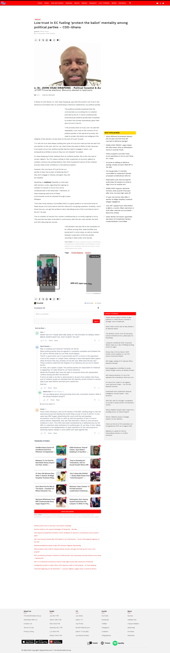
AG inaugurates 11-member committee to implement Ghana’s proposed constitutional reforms (118, 173)
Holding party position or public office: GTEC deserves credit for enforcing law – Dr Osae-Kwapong (65, 565)
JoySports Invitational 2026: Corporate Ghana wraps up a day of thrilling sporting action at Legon (120, 346)
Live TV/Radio (104, 3)
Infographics (106, 635)
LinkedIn (105, 631)
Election (88, 253)
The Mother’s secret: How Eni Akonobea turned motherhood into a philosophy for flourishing (119, 337)
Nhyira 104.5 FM (56, 635)
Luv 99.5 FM (54, 631)
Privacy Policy (29, 631)
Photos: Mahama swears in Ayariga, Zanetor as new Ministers (117, 419)
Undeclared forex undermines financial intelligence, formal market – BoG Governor (118, 394)
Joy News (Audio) (82, 635)
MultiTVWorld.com (83, 628)
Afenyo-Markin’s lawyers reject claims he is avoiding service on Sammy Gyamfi (120, 412)
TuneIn (95, 643)
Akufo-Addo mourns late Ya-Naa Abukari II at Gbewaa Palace (120, 328)
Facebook (105, 620)
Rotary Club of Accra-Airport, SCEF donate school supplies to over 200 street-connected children (118, 355)
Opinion (84, 3)
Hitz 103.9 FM (55, 624)
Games (130, 616)
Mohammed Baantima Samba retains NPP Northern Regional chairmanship (57, 545)
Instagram (105, 628)
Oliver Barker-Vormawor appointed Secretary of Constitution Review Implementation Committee (119, 219)
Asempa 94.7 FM (56, 628)
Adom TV (79, 620)
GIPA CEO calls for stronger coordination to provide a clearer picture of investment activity (120, 404)
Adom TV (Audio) (82, 631)
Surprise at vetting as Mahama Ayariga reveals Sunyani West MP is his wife (119, 164)
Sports (76, 3)
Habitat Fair (132, 620)
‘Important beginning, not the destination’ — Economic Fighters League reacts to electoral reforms (65, 569)
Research (93, 3)
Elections (122, 3)
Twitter (104, 624)
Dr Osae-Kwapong (77, 253)
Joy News (79, 616)
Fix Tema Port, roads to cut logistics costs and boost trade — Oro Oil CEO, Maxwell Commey (118, 385)
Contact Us (28, 624)
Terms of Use (29, 628)
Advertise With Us (30, 620)
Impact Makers (133, 624)
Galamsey (131, 628)
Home (40, 3)
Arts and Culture (57, 3)
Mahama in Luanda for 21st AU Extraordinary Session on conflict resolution (117, 434)
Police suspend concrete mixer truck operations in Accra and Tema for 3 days (119, 156)
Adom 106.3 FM (55, 620)
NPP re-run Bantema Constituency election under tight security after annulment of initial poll (63, 561)
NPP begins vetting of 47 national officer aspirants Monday (119, 363)
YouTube (105, 616)
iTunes (107, 643)
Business (69, 3)
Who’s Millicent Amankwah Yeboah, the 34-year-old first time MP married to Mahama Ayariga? (119, 138)
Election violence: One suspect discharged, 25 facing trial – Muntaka (55, 529)
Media (114, 3)
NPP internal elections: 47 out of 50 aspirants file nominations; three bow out (119, 377)
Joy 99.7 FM (54, 616)
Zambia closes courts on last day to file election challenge (52, 525)
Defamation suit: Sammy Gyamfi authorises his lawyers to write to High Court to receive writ (118, 182)
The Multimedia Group (32, 616)
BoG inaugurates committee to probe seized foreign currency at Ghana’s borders (120, 370)
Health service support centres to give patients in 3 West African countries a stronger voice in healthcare (118, 320)
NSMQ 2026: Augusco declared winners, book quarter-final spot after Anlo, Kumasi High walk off (118, 190)
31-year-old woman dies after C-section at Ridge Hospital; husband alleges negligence (119, 199)
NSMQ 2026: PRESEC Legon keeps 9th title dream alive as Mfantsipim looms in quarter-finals (119, 147)
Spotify (121, 643)
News (46, 3)
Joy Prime (79, 624)
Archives (131, 631)
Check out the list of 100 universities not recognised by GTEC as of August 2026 (119, 426)
